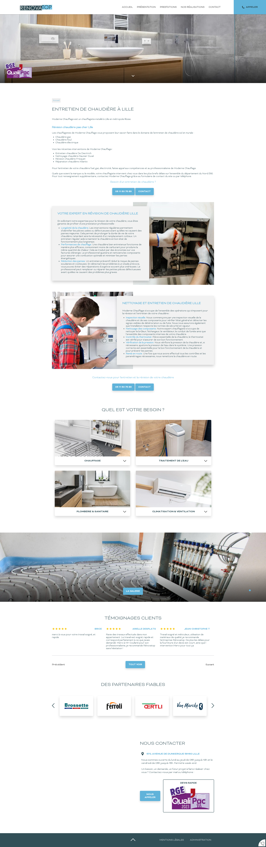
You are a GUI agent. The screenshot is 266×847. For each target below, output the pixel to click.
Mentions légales (171, 840)
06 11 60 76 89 (123, 191)
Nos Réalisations (192, 7)
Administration (200, 840)
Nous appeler (150, 796)
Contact (215, 7)
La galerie (133, 591)
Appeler (252, 7)
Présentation (146, 7)
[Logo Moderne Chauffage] (36, 7)
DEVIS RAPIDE (188, 783)
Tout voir (135, 664)
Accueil (127, 7)
